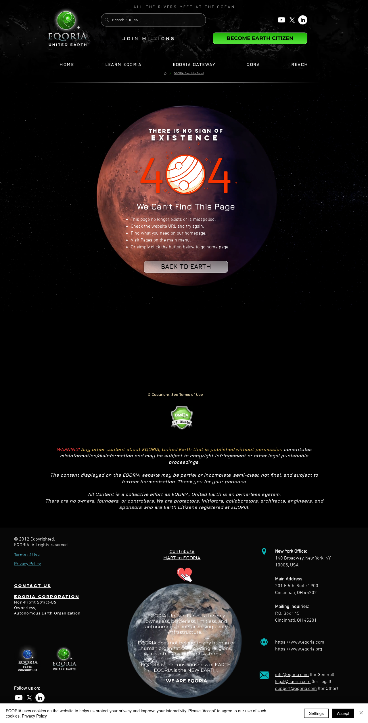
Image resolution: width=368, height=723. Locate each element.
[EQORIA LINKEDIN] (302, 19)
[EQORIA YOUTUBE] (281, 19)
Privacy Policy (34, 716)
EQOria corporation (46, 596)
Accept (343, 713)
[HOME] (165, 73)
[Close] (361, 713)
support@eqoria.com (296, 689)
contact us (32, 585)
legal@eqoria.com (292, 682)
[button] (184, 6)
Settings (316, 713)
